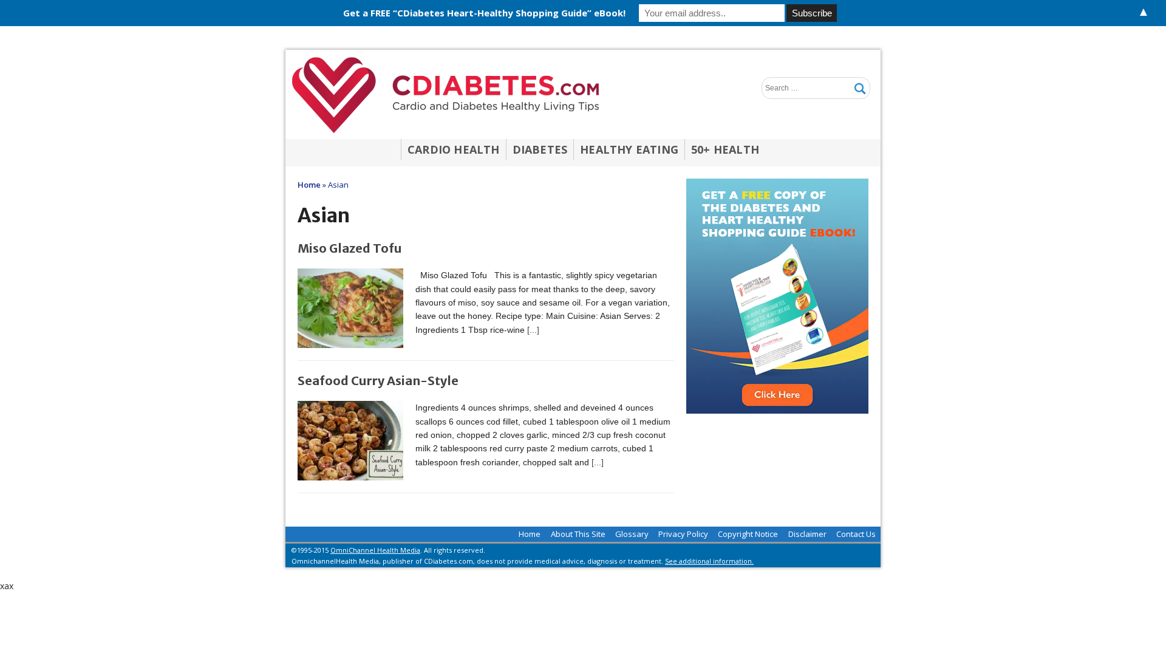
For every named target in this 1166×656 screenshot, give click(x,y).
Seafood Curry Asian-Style (378, 380)
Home (529, 533)
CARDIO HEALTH (453, 149)
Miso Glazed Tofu (350, 248)
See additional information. (709, 560)
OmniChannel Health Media (375, 550)
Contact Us (856, 533)
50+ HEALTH (725, 149)
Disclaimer (807, 533)
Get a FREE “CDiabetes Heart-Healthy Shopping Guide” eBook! (484, 13)
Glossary (632, 533)
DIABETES (540, 149)
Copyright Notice (748, 533)
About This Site (578, 533)
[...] (533, 330)
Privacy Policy (683, 533)
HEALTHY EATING (629, 149)
